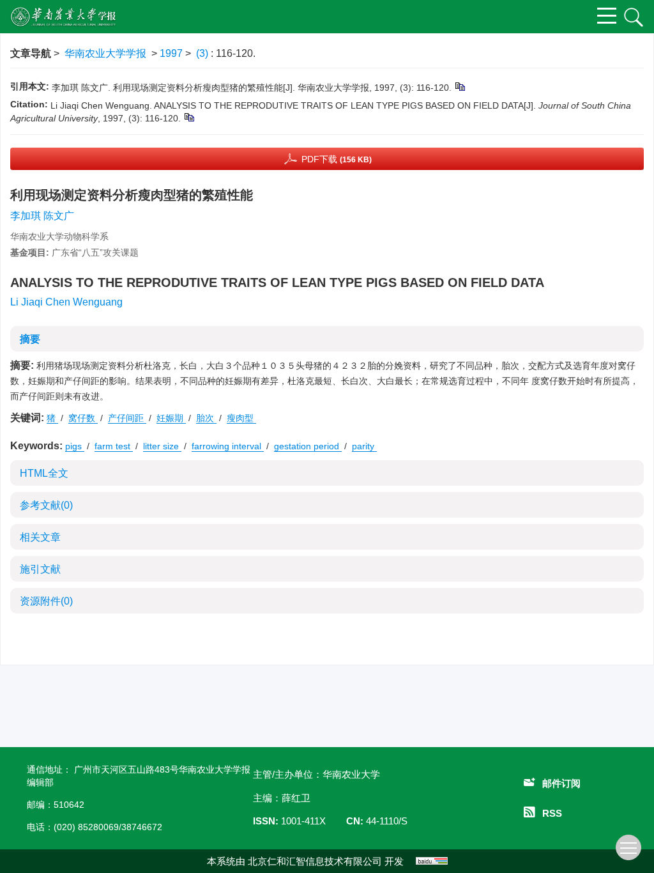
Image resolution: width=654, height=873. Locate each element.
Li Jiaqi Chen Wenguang (66, 302)
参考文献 (46, 505)
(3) (203, 53)
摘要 (30, 339)
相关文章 (40, 537)
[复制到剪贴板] (460, 86)
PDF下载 (336, 159)
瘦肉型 (241, 418)
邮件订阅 (561, 783)
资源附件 (46, 601)
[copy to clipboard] (189, 117)
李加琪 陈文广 (42, 215)
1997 (171, 53)
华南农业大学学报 (105, 53)
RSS (552, 813)
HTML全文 (44, 473)
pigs (74, 446)
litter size (162, 446)
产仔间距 (127, 418)
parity (364, 446)
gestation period (308, 446)
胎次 (206, 418)
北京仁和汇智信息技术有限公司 (315, 861)
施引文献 (40, 569)
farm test (114, 446)
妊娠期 (171, 418)
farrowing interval (228, 446)
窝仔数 (83, 418)
